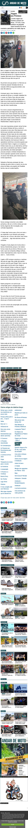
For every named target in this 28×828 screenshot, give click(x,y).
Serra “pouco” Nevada (21, 476)
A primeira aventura (20, 488)
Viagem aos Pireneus (18, 444)
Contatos (2, 813)
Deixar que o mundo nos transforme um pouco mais (7, 412)
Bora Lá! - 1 (4, 424)
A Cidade (17, 466)
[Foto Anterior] (6, 382)
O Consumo (4, 438)
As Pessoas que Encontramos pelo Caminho (6, 450)
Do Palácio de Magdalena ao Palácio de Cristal (21, 434)
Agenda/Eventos (4, 803)
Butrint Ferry (4, 476)
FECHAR (12, 824)
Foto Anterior (3, 368)
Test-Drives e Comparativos (7, 536)
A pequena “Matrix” (20, 429)
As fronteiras (4, 466)
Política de (12, 826)
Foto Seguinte (15, 368)
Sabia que (3, 679)
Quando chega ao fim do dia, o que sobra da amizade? (21, 449)
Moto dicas (3, 682)
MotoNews (3, 508)
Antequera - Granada (20, 478)
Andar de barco (19, 463)
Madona (3, 484)
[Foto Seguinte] (22, 382)
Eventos (3, 711)
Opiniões (3, 593)
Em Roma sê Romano (21, 417)
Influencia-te (4, 426)
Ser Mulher (4, 479)
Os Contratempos (6, 445)
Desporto (3, 650)
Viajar (2, 459)
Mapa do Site (7, 813)
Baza (16, 473)
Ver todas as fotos (9, 368)
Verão (2, 421)
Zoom (20, 368)
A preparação (4, 469)
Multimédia (3, 622)
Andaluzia (17, 485)
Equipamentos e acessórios (7, 565)
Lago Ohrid (4, 482)
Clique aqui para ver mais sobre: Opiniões (13, 498)
